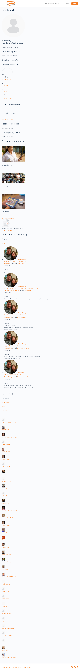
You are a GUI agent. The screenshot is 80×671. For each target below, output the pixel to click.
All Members (5, 402)
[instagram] (75, 667)
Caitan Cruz (5, 496)
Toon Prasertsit (6, 554)
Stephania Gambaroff (8, 628)
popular (4, 411)
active (3, 406)
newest (4, 415)
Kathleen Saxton (7, 635)
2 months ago (21, 317)
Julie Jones (5, 569)
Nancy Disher (6, 466)
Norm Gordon (6, 459)
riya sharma (5, 599)
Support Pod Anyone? (11, 346)
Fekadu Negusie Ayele (9, 576)
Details (6, 85)
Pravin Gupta (6, 444)
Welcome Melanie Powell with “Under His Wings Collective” (22, 288)
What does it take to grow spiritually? (15, 261)
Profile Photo (8, 92)
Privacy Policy (17, 667)
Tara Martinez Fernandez (12, 290)
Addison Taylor (6, 562)
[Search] (61, 3)
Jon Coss (4, 488)
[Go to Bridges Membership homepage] (11, 3)
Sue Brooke (5, 429)
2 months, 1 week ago (23, 348)
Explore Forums (7, 230)
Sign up (75, 3)
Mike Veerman (6, 540)
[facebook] (72, 667)
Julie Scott (5, 532)
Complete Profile (7, 79)
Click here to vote (7, 119)
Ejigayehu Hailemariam (9, 657)
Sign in (67, 3)
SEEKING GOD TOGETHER (12, 375)
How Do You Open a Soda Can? (13, 315)
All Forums (5, 243)
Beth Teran (5, 547)
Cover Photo (8, 98)
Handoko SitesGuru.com (9, 422)
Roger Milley (5, 621)
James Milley (22, 259)
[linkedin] (77, 667)
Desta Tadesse (6, 643)
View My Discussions (8, 218)
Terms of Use (27, 667)
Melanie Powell (6, 481)
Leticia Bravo (5, 650)
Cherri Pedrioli (6, 452)
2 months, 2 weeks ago (24, 377)
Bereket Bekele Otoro (9, 518)
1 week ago (20, 263)
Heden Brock (6, 606)
